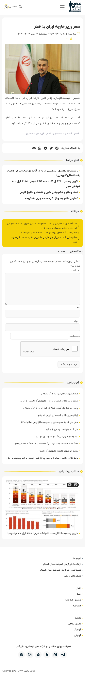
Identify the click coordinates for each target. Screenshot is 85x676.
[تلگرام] (63, 654)
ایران (76, 133)
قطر (48, 133)
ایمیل (77, 321)
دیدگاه (75, 270)
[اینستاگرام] (29, 654)
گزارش (77, 635)
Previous (76, 485)
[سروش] (46, 654)
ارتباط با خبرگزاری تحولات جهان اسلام (62, 564)
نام (78, 307)
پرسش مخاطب (73, 599)
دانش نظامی (74, 623)
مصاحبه (77, 605)
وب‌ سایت (75, 336)
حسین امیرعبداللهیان (62, 133)
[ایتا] (55, 654)
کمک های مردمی (72, 575)
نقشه (78, 617)
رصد (79, 594)
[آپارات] (21, 654)
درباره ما (77, 558)
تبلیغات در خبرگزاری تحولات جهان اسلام (60, 570)
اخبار (78, 588)
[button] (62, 7)
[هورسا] (38, 654)
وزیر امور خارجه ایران (35, 133)
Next (70, 485)
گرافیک (77, 629)
